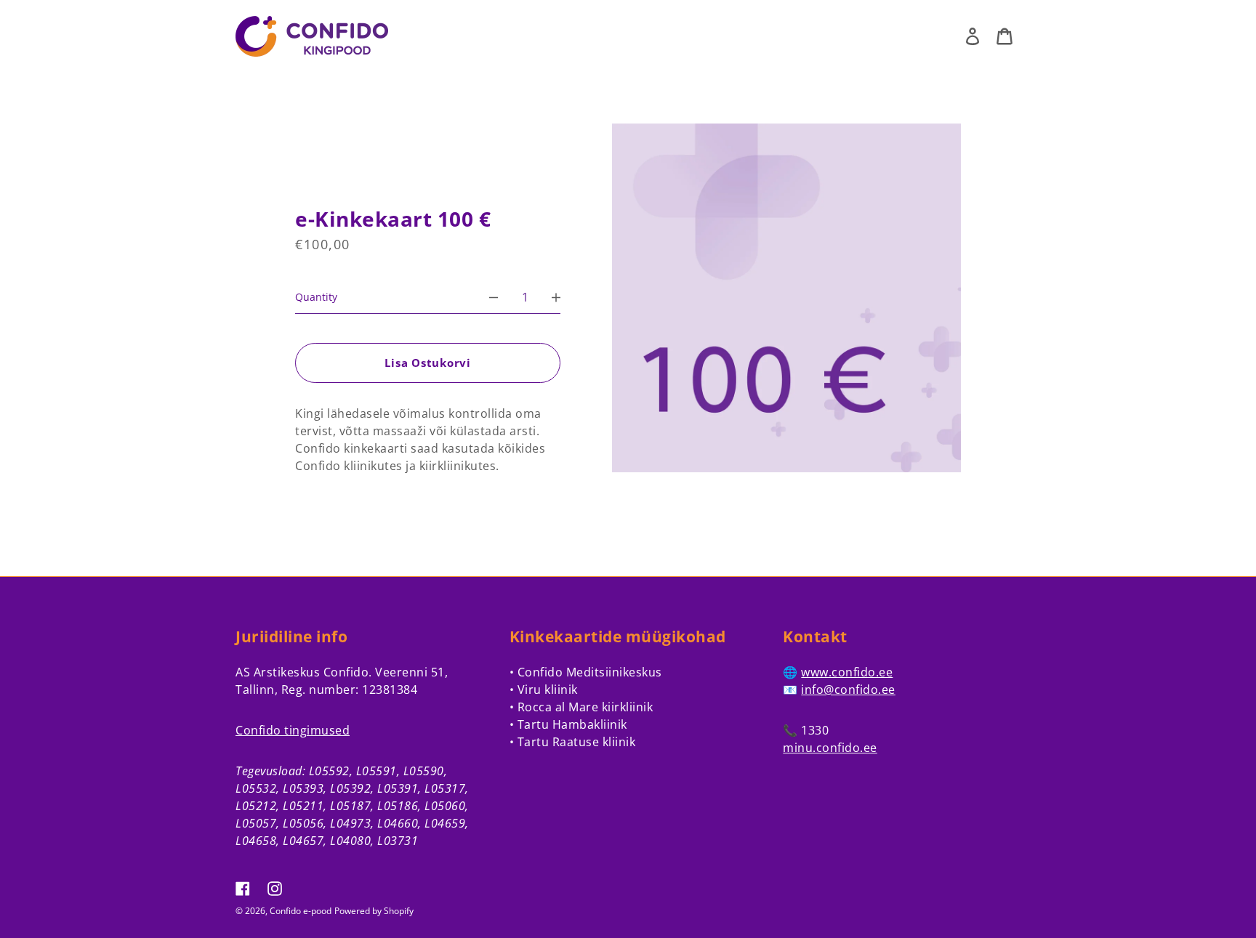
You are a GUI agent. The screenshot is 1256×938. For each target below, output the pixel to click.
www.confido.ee (847, 672)
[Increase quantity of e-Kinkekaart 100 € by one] (556, 297)
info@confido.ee (848, 690)
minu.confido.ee (830, 748)
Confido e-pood (300, 911)
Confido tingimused (293, 730)
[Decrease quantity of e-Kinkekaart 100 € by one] (493, 297)
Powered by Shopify (374, 911)
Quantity (316, 297)
